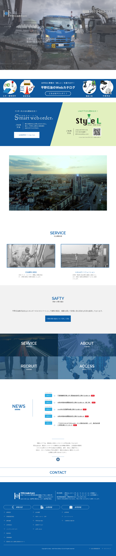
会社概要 (37, 512)
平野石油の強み (39, 520)
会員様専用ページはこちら (27, 135)
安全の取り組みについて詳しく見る (58, 319)
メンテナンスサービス (11, 529)
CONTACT (58, 472)
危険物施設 (9, 537)
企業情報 (78, 17)
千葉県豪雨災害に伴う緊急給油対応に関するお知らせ (76, 395)
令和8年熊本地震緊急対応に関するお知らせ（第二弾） (76, 402)
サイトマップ (107, 548)
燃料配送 (8, 512)
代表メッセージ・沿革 (40, 516)
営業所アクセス (39, 525)
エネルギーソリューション (36, 42)
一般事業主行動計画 (69, 520)
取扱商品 (8, 533)
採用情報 (91, 17)
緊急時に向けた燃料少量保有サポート (15, 541)
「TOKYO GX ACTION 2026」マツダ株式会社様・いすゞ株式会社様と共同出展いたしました (79, 424)
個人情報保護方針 (95, 548)
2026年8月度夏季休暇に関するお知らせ (72, 409)
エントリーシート (68, 516)
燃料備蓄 (8, 520)
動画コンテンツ (64, 17)
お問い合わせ (105, 17)
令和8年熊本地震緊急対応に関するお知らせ (73, 416)
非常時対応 (9, 525)
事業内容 (49, 17)
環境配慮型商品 (10, 516)
